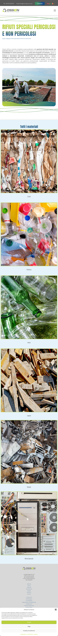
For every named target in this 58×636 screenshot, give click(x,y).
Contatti (36, 634)
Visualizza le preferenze (29, 630)
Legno (29, 415)
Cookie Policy (23, 634)
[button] (55, 609)
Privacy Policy (30, 634)
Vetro (29, 342)
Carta (29, 196)
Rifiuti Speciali (29, 558)
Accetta (29, 622)
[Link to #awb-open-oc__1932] (55, 10)
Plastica (29, 269)
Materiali (8, 38)
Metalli (29, 487)
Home (3, 38)
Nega (29, 626)
